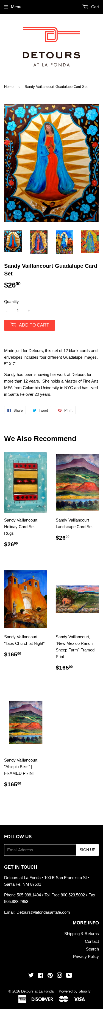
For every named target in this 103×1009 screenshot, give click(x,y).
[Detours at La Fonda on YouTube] (69, 976)
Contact (92, 941)
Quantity (11, 301)
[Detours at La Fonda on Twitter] (31, 976)
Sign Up (87, 850)
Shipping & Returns (81, 933)
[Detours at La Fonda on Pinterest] (50, 976)
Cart (94, 6)
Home (8, 87)
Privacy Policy (86, 956)
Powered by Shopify (75, 991)
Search (92, 949)
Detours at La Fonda (37, 991)
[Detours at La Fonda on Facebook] (40, 976)
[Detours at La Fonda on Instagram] (59, 976)
